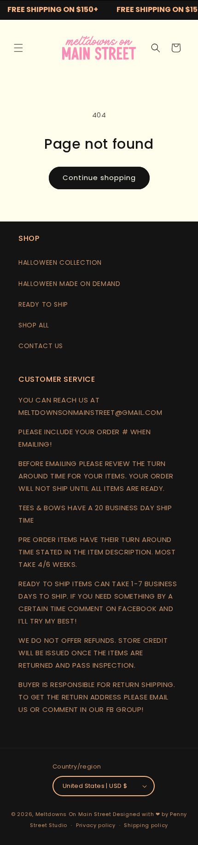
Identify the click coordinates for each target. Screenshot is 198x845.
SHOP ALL (33, 325)
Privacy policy (96, 825)
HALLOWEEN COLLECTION (60, 262)
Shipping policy (146, 825)
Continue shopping (99, 177)
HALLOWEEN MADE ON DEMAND (69, 283)
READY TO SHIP (43, 304)
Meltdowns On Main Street (73, 814)
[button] (18, 48)
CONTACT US (40, 345)
